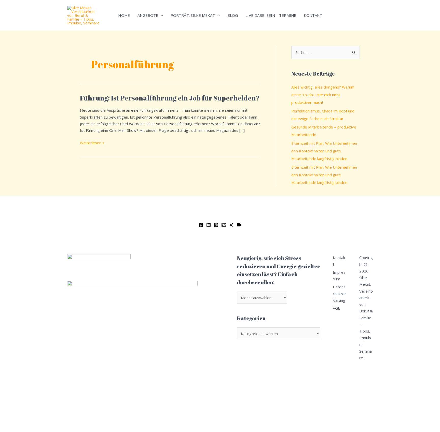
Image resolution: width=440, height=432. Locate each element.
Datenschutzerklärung (339, 293)
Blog (232, 15)
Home (124, 15)
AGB (336, 308)
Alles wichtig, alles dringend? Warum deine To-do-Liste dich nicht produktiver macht (322, 94)
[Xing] (231, 225)
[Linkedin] (208, 225)
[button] (160, 15)
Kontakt (313, 15)
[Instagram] (216, 225)
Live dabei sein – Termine (270, 15)
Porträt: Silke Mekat (193, 15)
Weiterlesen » (92, 142)
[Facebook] (201, 225)
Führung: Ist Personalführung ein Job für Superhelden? (170, 98)
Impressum (339, 275)
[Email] (224, 225)
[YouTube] (239, 225)
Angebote (148, 15)
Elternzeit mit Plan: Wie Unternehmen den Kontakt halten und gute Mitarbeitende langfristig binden (324, 151)
